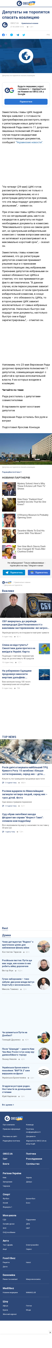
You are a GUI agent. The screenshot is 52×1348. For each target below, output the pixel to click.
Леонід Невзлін (9, 1059)
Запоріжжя (7, 1182)
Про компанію (9, 1125)
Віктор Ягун (7, 970)
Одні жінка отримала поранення (17, 802)
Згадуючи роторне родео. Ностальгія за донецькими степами (16, 1089)
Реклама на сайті (10, 1136)
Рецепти (6, 1262)
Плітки (29, 1306)
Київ (4, 1178)
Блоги (6, 1164)
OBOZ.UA (14, 23)
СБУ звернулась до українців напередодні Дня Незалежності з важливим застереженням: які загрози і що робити (26, 625)
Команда (30, 1125)
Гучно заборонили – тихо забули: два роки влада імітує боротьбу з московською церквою (18, 982)
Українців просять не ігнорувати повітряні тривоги (25, 633)
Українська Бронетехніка (14, 1077)
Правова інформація (11, 1129)
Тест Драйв (8, 1245)
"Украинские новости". (29, 142)
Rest (5, 928)
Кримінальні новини (29, 23)
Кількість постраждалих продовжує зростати (23, 779)
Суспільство (33, 1164)
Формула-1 (7, 1207)
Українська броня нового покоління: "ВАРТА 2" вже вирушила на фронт (16, 1070)
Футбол (6, 1199)
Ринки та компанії (10, 1279)
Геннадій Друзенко (11, 1039)
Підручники (31, 1220)
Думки (6, 935)
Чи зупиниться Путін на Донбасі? (14, 1034)
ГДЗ (4, 1220)
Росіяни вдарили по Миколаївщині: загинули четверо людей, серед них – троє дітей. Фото (24, 794)
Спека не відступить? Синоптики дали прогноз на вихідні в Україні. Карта (18, 648)
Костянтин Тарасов (11, 952)
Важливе (8, 590)
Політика (31, 1153)
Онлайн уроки (8, 1224)
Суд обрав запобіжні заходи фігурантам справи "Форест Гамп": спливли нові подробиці (22, 817)
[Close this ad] (50, 1332)
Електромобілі (32, 1245)
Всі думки (7, 1105)
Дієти (5, 1267)
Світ (5, 1159)
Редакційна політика (11, 472)
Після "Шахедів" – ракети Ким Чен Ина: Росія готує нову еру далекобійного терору (18, 1052)
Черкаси (6, 1186)
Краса (5, 1310)
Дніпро (29, 1182)
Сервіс (29, 1249)
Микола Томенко (10, 989)
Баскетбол (30, 1199)
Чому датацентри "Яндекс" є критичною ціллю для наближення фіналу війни (17, 945)
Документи (30, 1136)
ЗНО (4, 1228)
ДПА (28, 1224)
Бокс (28, 1203)
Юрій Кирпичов (9, 1096)
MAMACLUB (31, 1292)
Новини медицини (10, 1292)
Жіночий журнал (10, 1314)
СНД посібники (9, 1232)
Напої (28, 1262)
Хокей (5, 1203)
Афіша (5, 1306)
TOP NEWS (9, 737)
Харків (29, 1178)
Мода (28, 1310)
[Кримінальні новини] (7, 583)
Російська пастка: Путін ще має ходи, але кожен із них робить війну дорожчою (17, 963)
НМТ (28, 1228)
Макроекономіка (33, 1279)
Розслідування (34, 1159)
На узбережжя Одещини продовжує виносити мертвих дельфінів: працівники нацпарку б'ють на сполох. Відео (18, 674)
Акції (5, 1249)
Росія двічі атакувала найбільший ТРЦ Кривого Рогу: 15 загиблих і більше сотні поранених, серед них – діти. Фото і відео (25, 771)
